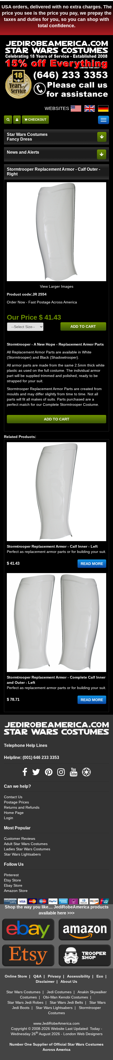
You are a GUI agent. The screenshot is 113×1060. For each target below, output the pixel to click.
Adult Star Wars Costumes (26, 844)
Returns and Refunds (21, 807)
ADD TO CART (83, 326)
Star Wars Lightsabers (22, 854)
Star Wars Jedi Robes (25, 1002)
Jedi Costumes (59, 992)
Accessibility (78, 976)
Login (8, 818)
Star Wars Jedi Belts (66, 1002)
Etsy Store (12, 880)
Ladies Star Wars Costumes (27, 849)
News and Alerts (23, 152)
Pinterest (11, 875)
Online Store (16, 976)
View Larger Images (56, 286)
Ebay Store (13, 885)
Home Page (14, 813)
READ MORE (92, 564)
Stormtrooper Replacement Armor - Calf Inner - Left (52, 546)
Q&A (37, 976)
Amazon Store (16, 891)
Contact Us (13, 797)
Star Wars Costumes (23, 992)
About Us (68, 981)
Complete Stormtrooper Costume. (71, 404)
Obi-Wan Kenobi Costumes (65, 997)
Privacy (54, 976)
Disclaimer (45, 981)
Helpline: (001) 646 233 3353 (31, 757)
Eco (99, 976)
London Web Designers (82, 1034)
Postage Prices (16, 802)
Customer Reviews (19, 838)
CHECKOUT (36, 119)
